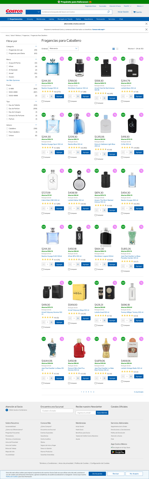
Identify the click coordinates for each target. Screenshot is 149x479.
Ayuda (78, 439)
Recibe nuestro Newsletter (89, 406)
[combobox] (33, 12)
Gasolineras (88, 19)
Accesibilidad (10, 455)
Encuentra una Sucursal (52, 406)
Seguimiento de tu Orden (119, 426)
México (139, 6)
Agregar (59, 96)
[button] (110, 12)
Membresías (40, 19)
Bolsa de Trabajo (11, 448)
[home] (14, 11)
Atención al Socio (14, 406)
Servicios (111, 19)
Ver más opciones (13, 80)
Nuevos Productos (46, 451)
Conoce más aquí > (98, 29)
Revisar (116, 474)
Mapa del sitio (10, 451)
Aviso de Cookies (11, 445)
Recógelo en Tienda (65, 19)
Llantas (51, 19)
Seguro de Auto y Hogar (48, 445)
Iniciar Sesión (123, 12)
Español (126, 6)
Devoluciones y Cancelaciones (120, 430)
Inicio (7, 35)
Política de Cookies (12, 476)
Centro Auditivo (46, 439)
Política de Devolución (118, 433)
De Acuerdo (97, 474)
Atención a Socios (116, 436)
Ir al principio (138, 392)
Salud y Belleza (16, 35)
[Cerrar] (146, 23)
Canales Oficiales (119, 406)
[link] (53, 78)
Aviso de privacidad (66, 463)
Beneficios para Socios (83, 433)
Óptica (78, 19)
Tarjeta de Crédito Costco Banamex (87, 436)
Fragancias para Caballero (39, 35)
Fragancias (25, 35)
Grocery (30, 19)
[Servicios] (115, 19)
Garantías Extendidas (47, 455)
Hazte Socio (79, 430)
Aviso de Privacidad (12, 442)
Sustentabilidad (11, 426)
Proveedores (10, 436)
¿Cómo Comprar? (46, 426)
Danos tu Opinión (46, 448)
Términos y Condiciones (13, 439)
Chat (121, 19)
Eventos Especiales (47, 433)
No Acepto (134, 474)
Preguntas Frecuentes (13, 433)
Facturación (100, 19)
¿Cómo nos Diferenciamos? (14, 430)
